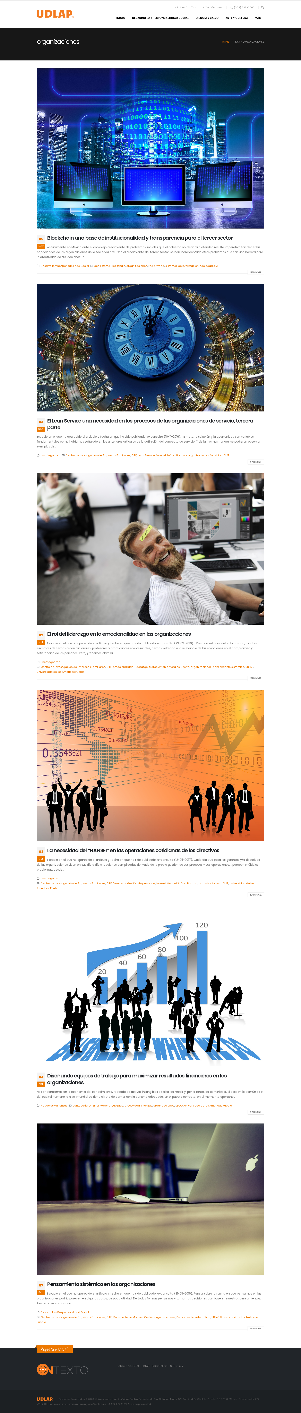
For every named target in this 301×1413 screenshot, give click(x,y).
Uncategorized (50, 455)
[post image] (150, 148)
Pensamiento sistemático (193, 1317)
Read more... (255, 272)
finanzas (146, 1105)
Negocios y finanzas (54, 1105)
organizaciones (136, 266)
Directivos (119, 883)
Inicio (120, 18)
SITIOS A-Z (176, 1366)
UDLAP (226, 455)
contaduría (80, 1105)
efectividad (132, 1105)
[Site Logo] (55, 14)
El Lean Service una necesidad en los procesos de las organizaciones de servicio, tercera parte (150, 424)
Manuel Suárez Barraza (171, 455)
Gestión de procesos (141, 883)
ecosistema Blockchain (109, 266)
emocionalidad (123, 667)
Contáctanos (213, 7)
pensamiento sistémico (228, 667)
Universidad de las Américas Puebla (61, 672)
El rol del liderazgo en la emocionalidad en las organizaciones (119, 634)
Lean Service (146, 455)
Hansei (161, 883)
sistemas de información (182, 266)
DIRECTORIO (160, 1366)
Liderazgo (141, 667)
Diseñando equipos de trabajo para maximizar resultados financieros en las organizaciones (137, 1079)
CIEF (134, 455)
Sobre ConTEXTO (128, 1366)
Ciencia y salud (207, 18)
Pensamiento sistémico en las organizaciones (101, 1284)
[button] (262, 7)
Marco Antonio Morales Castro (169, 667)
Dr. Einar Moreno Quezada (106, 1105)
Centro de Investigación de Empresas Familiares (98, 455)
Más (258, 18)
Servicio (215, 455)
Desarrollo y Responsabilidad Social (160, 18)
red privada (156, 266)
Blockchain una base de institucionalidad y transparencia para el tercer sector (140, 237)
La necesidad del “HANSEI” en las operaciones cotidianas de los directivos (133, 850)
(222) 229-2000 (244, 7)
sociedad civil (209, 266)
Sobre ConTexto (187, 7)
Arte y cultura (236, 18)
